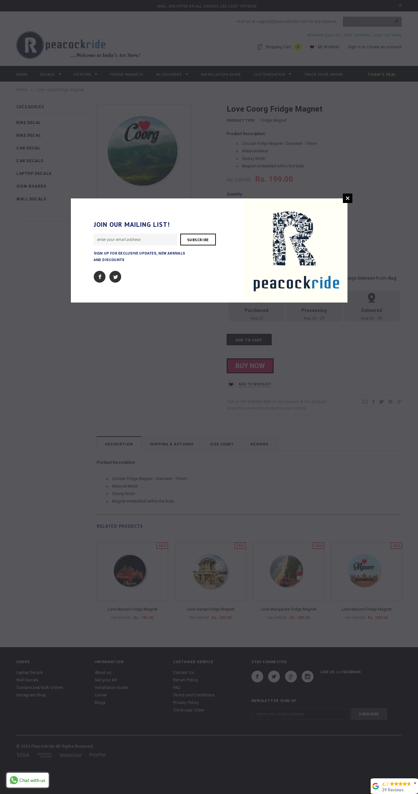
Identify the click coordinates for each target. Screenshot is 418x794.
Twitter (115, 277)
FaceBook (99, 277)
